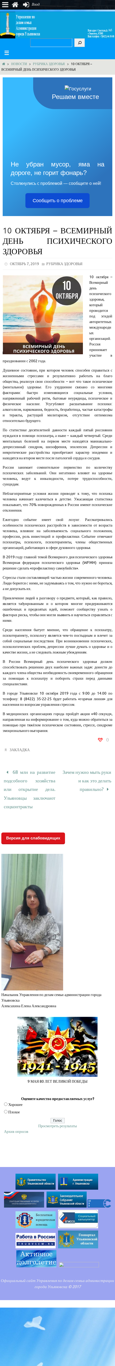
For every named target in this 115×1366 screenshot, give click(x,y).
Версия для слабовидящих (33, 831)
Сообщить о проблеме (58, 200)
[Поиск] (79, 42)
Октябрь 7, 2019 (24, 264)
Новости (19, 64)
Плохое (14, 1105)
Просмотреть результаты (57, 1119)
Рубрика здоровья (49, 64)
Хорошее (15, 1097)
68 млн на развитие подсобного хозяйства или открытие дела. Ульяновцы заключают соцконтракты (29, 785)
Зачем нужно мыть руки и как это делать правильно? (87, 778)
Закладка (20, 750)
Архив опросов (16, 1124)
